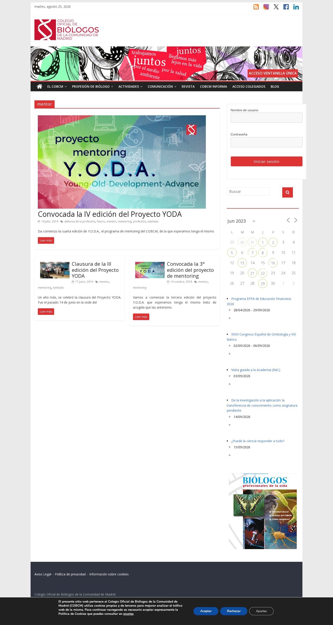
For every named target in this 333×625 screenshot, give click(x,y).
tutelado (153, 221)
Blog (275, 86)
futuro (101, 221)
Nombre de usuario (244, 110)
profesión (139, 221)
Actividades (128, 86)
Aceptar (206, 611)
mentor (111, 221)
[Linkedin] (294, 9)
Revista (188, 86)
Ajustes (261, 611)
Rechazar (234, 611)
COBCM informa (213, 86)
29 (263, 283)
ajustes (128, 614)
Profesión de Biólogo (91, 86)
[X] (274, 9)
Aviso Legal (42, 574)
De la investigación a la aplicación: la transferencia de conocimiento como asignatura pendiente (262, 405)
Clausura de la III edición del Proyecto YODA (95, 269)
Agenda (234, 205)
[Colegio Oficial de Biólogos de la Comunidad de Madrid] (66, 21)
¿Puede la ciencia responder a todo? (257, 441)
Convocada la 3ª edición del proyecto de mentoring (190, 269)
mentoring (124, 221)
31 (252, 242)
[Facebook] (284, 9)
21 (252, 273)
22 (263, 273)
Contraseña (239, 134)
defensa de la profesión (79, 221)
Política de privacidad (70, 574)
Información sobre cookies (109, 574)
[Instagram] (264, 9)
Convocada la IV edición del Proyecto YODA (110, 214)
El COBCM (55, 86)
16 (273, 263)
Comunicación (160, 86)
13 (242, 263)
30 (242, 242)
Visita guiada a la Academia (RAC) (255, 370)
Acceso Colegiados (248, 86)
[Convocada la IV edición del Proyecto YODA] (122, 118)
